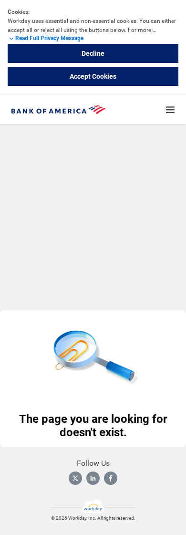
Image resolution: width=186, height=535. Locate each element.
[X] (75, 478)
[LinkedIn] (93, 478)
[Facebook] (110, 478)
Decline (93, 53)
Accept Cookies (93, 76)
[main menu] (170, 109)
